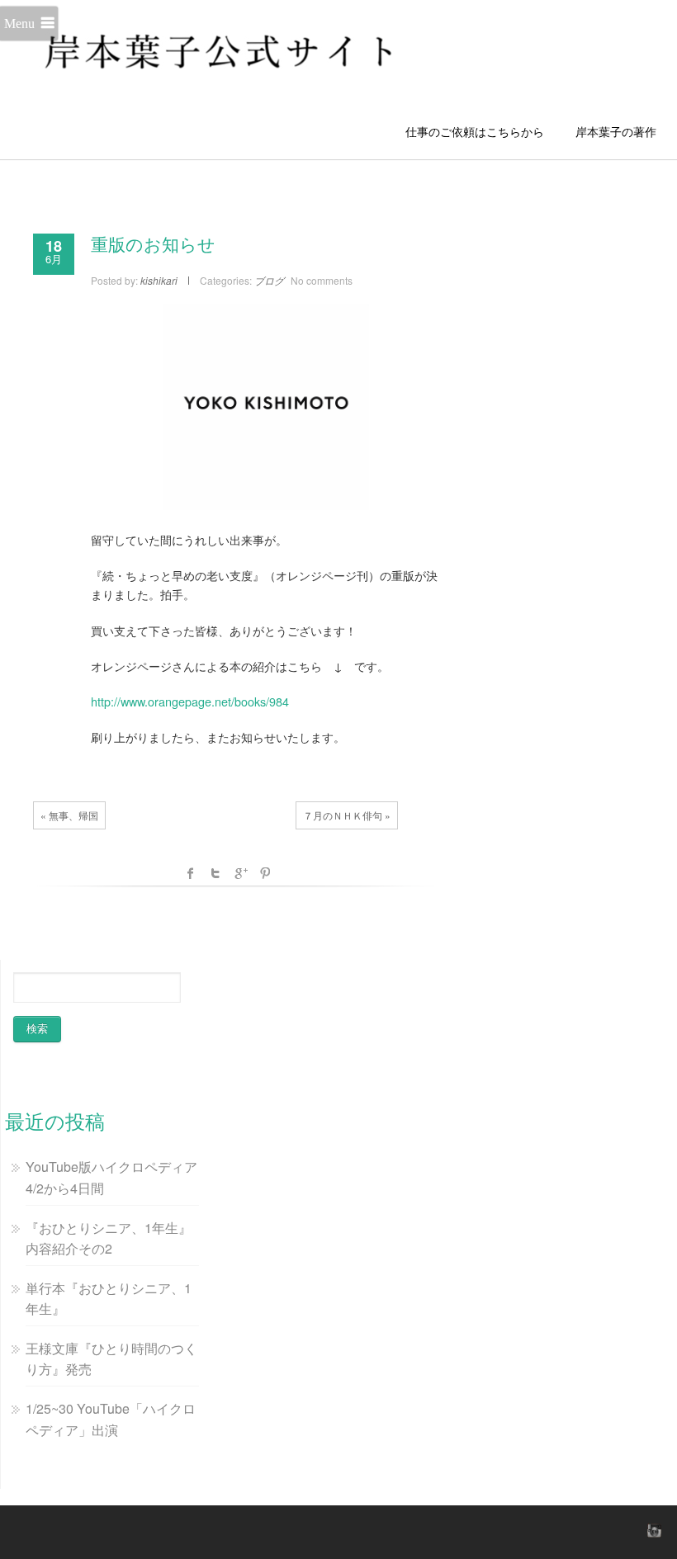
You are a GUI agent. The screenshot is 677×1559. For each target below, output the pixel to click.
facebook (190, 873)
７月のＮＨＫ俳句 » (347, 815)
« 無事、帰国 (69, 815)
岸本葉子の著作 (615, 131)
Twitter (215, 873)
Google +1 (240, 873)
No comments (322, 280)
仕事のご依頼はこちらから (480, 131)
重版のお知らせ (153, 245)
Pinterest (265, 873)
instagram (652, 1530)
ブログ (269, 280)
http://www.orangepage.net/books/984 (190, 701)
